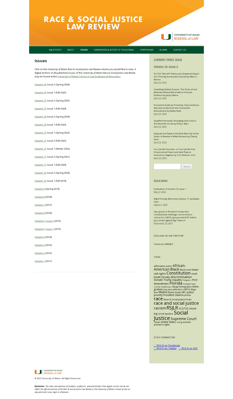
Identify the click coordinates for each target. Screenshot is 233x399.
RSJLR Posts (55, 49)
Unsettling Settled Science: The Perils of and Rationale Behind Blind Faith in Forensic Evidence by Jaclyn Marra (175, 92)
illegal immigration (182, 286)
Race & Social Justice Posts (177, 299)
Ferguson (187, 280)
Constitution (179, 273)
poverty (158, 295)
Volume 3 (40, 245)
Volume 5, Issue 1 (44, 229)
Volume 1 (40, 261)
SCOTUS (184, 308)
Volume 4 (40, 237)
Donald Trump (163, 280)
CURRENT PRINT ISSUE (168, 59)
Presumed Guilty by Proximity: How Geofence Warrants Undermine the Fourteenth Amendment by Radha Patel (176, 108)
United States (168, 322)
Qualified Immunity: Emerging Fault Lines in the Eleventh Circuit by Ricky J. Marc (175, 122)
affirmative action (163, 266)
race (158, 298)
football (187, 284)
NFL (184, 292)
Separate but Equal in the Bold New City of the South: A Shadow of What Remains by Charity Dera (176, 136)
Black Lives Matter (189, 269)
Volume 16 (40, 84)
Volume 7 (40, 205)
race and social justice (176, 303)
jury (165, 289)
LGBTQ (186, 289)
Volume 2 (40, 253)
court (194, 273)
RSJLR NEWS (161, 180)
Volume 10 (40, 172)
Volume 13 (40, 132)
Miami (163, 292)
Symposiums (146, 49)
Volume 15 (40, 100)
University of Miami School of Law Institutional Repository (89, 76)
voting (179, 322)
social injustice (165, 313)
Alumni (163, 49)
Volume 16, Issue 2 (166, 66)
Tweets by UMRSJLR (163, 244)
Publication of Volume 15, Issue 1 (170, 189)
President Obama (173, 295)
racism (160, 308)
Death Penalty (162, 277)
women (187, 322)
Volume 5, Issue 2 (44, 221)
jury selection (175, 289)
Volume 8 (40, 196)
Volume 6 (40, 213)
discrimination (181, 277)
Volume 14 (40, 116)
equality (177, 280)
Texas (157, 322)
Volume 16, (41, 92)
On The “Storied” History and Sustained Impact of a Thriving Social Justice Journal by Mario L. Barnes (176, 76)
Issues (84, 49)
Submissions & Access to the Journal (114, 49)
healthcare (166, 287)
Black (174, 269)
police (190, 292)
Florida (175, 283)
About (70, 49)
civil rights (160, 273)
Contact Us (179, 49)
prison (187, 295)
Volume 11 (40, 156)
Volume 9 (40, 188)
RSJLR (172, 307)
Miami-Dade (174, 292)
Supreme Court (184, 318)
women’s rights (162, 324)
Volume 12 (40, 140)
